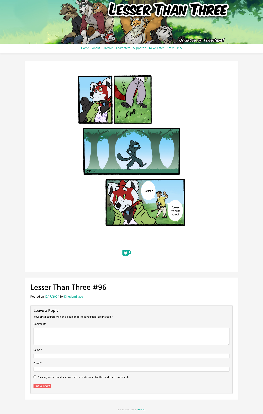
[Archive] (131, 243)
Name (37, 350)
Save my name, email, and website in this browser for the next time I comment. (83, 377)
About (96, 48)
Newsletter (156, 48)
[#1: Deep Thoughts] (111, 243)
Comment (39, 324)
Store (170, 48)
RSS (179, 48)
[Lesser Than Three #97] (142, 243)
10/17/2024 (52, 296)
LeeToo (141, 410)
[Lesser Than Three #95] (121, 243)
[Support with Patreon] (138, 252)
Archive (108, 48)
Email (36, 363)
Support (138, 48)
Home (85, 48)
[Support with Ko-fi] (126, 252)
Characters (123, 48)
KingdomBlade (73, 296)
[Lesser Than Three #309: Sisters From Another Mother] (151, 243)
